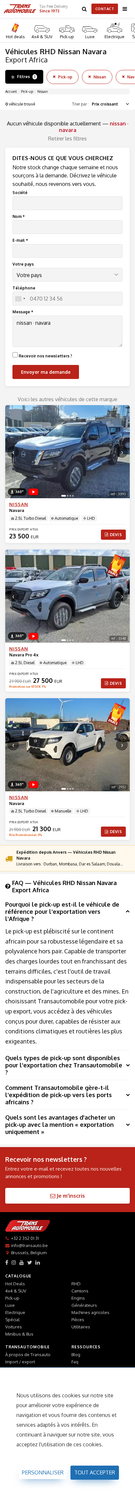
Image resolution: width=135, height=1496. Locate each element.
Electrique (115, 36)
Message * (22, 311)
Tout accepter (94, 1472)
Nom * (18, 216)
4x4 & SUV (41, 36)
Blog (75, 1354)
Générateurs (84, 1305)
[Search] (84, 9)
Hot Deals (15, 1283)
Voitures (13, 1326)
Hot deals (15, 36)
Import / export (20, 1361)
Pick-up (67, 36)
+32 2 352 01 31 (25, 1238)
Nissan (99, 76)
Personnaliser (43, 1472)
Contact (104, 9)
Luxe (90, 36)
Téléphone (23, 288)
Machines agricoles (90, 1312)
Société (20, 192)
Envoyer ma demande (45, 372)
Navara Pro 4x (23, 654)
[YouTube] (21, 1262)
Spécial (12, 1319)
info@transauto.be (29, 1245)
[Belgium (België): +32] (20, 298)
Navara (16, 510)
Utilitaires (80, 1326)
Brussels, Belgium (29, 1252)
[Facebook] (6, 1262)
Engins (78, 1298)
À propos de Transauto (27, 1354)
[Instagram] (13, 1262)
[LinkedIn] (37, 1262)
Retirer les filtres (67, 138)
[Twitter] (29, 1262)
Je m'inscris (70, 1195)
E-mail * (20, 240)
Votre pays (23, 264)
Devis (116, 534)
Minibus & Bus (19, 1334)
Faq (74, 1361)
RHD (76, 1283)
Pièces (77, 1319)
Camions (79, 1290)
